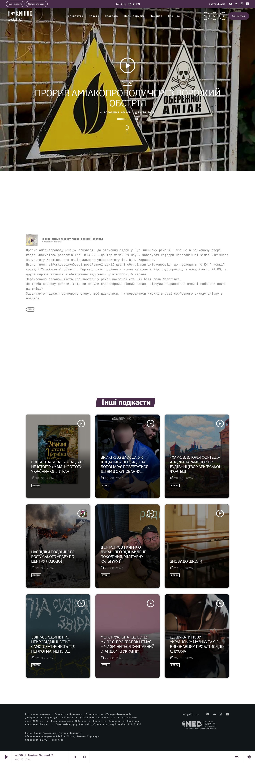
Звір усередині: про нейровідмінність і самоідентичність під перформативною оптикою (53, 646)
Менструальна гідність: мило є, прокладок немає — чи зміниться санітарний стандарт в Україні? (127, 644)
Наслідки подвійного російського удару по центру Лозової (52, 556)
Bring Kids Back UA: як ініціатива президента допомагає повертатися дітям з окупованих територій (124, 467)
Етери (127, 83)
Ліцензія (114, 721)
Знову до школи (186, 561)
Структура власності (59, 717)
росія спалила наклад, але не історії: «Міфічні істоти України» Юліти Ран (57, 467)
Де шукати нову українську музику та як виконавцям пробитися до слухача (197, 644)
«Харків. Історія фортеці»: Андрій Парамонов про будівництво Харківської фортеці (195, 464)
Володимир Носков (117, 112)
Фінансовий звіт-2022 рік (97, 717)
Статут (97, 721)
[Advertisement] (127, 206)
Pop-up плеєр (238, 16)
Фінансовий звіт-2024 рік (68, 721)
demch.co (57, 739)
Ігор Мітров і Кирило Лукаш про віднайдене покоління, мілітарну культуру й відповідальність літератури (123, 559)
